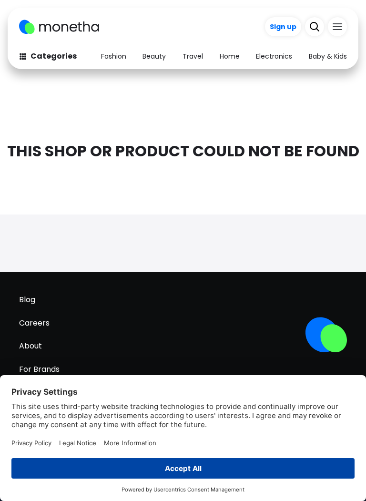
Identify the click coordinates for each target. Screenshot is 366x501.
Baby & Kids (328, 56)
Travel (193, 56)
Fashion (113, 56)
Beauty (154, 56)
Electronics (274, 56)
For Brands (39, 369)
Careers (34, 322)
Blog (27, 299)
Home (230, 56)
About (30, 345)
